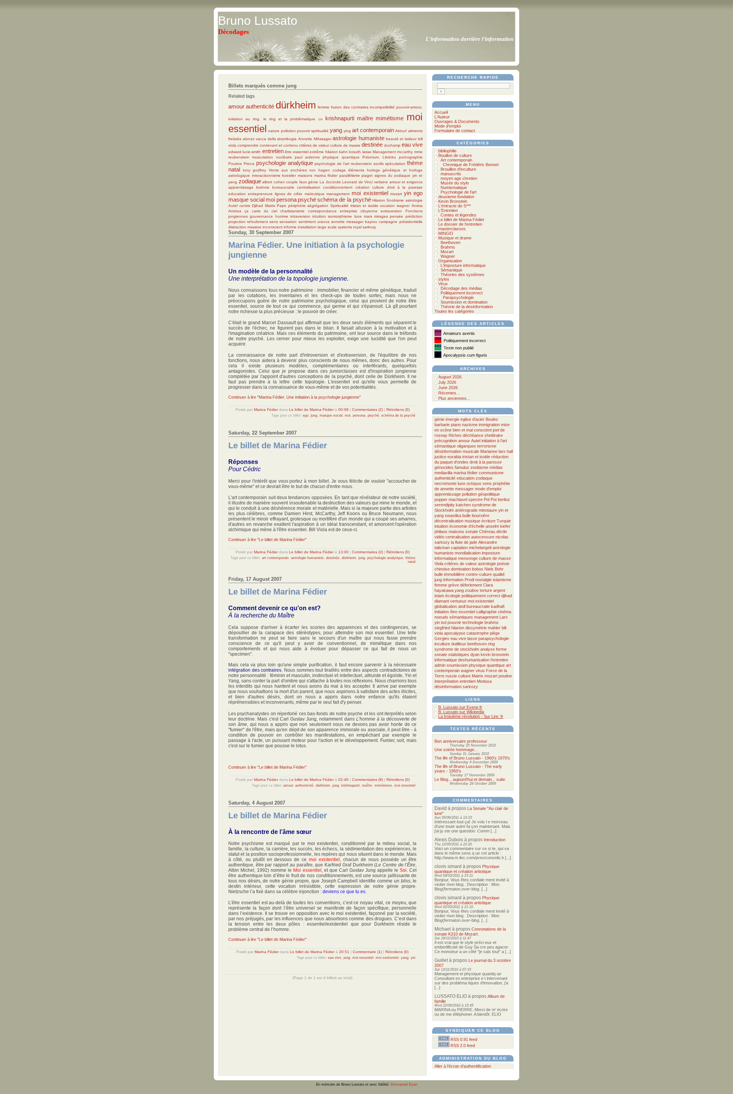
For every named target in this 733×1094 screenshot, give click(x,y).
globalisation (445, 606)
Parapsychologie (458, 297)
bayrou (371, 222)
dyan (475, 654)
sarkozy (369, 227)
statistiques (458, 654)
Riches (455, 435)
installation (307, 227)
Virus (443, 283)
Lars (503, 617)
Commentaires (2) (367, 409)
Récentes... (449, 393)
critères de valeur (314, 145)
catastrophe (478, 633)
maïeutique (315, 194)
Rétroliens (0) (398, 409)
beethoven (477, 644)
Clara (488, 585)
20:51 (344, 952)
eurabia (454, 456)
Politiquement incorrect (462, 293)
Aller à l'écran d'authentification (462, 1066)
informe (290, 227)
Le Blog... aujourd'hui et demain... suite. (470, 779)
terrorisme (486, 446)
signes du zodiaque (392, 175)
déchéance (473, 435)
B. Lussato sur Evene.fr (460, 707)
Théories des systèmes (462, 274)
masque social (246, 199)
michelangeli (480, 547)
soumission (457, 665)
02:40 (343, 779)
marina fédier (326, 175)
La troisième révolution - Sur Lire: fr (470, 716)
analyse (487, 649)
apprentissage (240, 187)
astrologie (414, 200)
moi (270, 199)
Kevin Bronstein (452, 201)
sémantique (445, 446)
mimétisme (390, 118)
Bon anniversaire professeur (460, 741)
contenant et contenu (279, 145)
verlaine (381, 182)
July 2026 (447, 382)
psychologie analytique (284, 163)
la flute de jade (464, 542)
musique (472, 521)
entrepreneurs (260, 194)
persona (286, 199)
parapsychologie (493, 638)
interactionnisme (266, 175)
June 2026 (448, 387)
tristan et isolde (364, 206)
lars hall (506, 451)
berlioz (504, 499)
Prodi (469, 579)
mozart (396, 194)
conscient (483, 430)
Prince (249, 164)
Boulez (492, 419)
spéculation (395, 164)
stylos (443, 279)
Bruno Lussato (257, 20)
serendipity (444, 505)
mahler (494, 627)
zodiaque (250, 181)
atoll (461, 606)
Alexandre (487, 542)
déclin (501, 531)
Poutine (235, 164)
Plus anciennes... (454, 398)
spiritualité (320, 131)
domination (461, 569)
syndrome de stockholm (456, 649)
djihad (506, 595)
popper (440, 499)
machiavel (458, 499)
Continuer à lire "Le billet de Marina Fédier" (267, 539)
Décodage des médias (461, 288)
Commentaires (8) (367, 779)
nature (273, 131)
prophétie (501, 483)
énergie (452, 419)
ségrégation (317, 206)
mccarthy (405, 152)
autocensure (482, 537)
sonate (471, 531)
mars (368, 216)
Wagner (448, 256)
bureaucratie (283, 187)
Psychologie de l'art (458, 192)
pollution (288, 131)
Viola (438, 563)
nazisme (470, 424)
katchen (463, 505)
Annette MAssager (314, 139)
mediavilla (443, 472)
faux (303, 182)
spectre (475, 499)
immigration (489, 424)
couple (292, 182)
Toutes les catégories (454, 311)
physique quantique (341, 157)
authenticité (260, 106)
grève (453, 585)
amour (236, 106)
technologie (472, 622)
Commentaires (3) (367, 552)
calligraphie (486, 611)
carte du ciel (265, 211)
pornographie (411, 157)
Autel (232, 206)
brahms (262, 187)
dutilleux (458, 644)
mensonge (468, 558)
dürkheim (296, 105)
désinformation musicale (456, 451)
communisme (491, 472)
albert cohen (273, 182)
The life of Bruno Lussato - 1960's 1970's (472, 758)
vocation (387, 206)
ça (246, 211)
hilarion (331, 152)
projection (236, 222)
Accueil (441, 112)
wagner (403, 206)
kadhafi (497, 606)
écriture (488, 521)
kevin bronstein (495, 654)
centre (244, 206)
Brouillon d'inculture (458, 169)
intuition (319, 216)
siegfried (442, 627)
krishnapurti (339, 118)
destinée (372, 144)
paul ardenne (307, 157)
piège (495, 633)
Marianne (488, 451)
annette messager (347, 222)
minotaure (488, 510)
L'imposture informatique (463, 265)
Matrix (270, 206)
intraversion (300, 216)
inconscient (273, 227)
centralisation (308, 187)
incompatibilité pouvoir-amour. (396, 107)
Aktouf (401, 131)
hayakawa (444, 590)
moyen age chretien (459, 178)
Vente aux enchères (288, 170)
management (338, 194)
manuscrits (451, 173)
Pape (281, 206)
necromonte (445, 483)
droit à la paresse (405, 187)
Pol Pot (490, 499)
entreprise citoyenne (359, 211)
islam (439, 595)
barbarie (442, 424)
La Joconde (330, 182)
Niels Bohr (494, 569)
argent (499, 590)
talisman (442, 547)
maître (365, 118)
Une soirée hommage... (456, 749)
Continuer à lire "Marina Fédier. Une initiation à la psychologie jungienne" (294, 397)
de (436, 488)
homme (281, 216)
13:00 (343, 552)
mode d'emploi (488, 488)
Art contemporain (456, 160)
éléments (356, 170)
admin (440, 665)
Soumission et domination (464, 302)
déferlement (471, 585)
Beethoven (450, 242)
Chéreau (487, 531)
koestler (289, 175)
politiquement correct (481, 595)
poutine (505, 676)
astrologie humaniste (358, 138)
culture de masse (345, 145)
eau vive (412, 144)
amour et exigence (406, 182)
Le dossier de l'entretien (460, 224)
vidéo (439, 537)
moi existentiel (370, 193)
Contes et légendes (458, 215)
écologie (452, 595)
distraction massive (245, 227)
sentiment (307, 222)
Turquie (504, 521)
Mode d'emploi (447, 126)
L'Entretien (448, 210)
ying (347, 131)
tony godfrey (254, 170)
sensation (288, 222)
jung (314, 415)
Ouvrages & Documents (457, 121)
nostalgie (483, 579)
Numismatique (454, 187)
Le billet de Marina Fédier (311, 409)
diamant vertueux (450, 601)
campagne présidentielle (400, 222)
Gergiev (441, 638)
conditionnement (337, 187)
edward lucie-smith (244, 152)
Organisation (450, 261)
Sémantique (451, 270)
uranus (323, 222)
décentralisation (448, 521)
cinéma (504, 611)
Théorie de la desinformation (467, 306)
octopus (474, 483)
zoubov (472, 590)
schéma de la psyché (344, 199)
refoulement (257, 222)
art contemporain (373, 130)
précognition (445, 440)
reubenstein (361, 164)
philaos (440, 531)
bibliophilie (447, 151)
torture (486, 590)
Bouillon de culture (455, 155)
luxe (461, 483)
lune (358, 216)
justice (440, 456)
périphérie (297, 206)
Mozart (447, 251)
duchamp (392, 145)
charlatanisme (292, 211)
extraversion (391, 211)
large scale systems (335, 227)
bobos (477, 569)
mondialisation (468, 553)
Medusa (484, 681)
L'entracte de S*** (454, 206)
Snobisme (395, 200)
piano (456, 424)
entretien (273, 151)
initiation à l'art (494, 440)
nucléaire (284, 157)
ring (491, 644)
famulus (462, 467)
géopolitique (489, 494)
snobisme (479, 467)
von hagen (319, 170)
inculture (442, 644)
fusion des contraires (349, 107)
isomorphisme (340, 216)
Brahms (448, 247)
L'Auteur (442, 117)
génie (313, 182)
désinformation (448, 686)
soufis (378, 164)
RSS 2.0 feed (462, 1045)
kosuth (355, 152)
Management (384, 152)
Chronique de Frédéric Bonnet (471, 164)
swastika (453, 515)
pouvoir (303, 131)
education (237, 194)
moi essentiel (404, 785)
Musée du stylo (455, 183)
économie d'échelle (466, 526)
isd (443, 622)
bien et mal (463, 430)
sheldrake (493, 435)
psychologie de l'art (332, 164)
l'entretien (499, 660)
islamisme (502, 579)
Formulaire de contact (454, 130)
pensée (396, 216)
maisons (305, 175)
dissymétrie (476, 627)
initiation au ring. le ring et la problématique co (275, 119)
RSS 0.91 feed (463, 1039)
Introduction (494, 839)
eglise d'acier (472, 419)
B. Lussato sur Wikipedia (461, 711)
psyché (307, 199)
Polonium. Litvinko (379, 157)
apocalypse (454, 633)
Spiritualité (339, 206)
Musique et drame (454, 238)
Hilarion (378, 200)
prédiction (414, 216)
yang (336, 130)
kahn (343, 152)
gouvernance (261, 216)
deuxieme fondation (456, 196)
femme (323, 107)
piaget (367, 175)
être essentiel (296, 152)
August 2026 (450, 377)
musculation (262, 157)
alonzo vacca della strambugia (270, 139)
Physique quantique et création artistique (466, 869)
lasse (366, 152)
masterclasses (452, 228)
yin (407, 193)
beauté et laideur (401, 139)
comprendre (247, 145)
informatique (445, 660)
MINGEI (445, 233)
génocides (444, 467)
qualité (499, 574)
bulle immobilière (449, 574)
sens (274, 222)
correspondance (322, 211)
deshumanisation (473, 660)
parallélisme (349, 175)
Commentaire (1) (367, 952)
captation (459, 547)
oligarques (466, 446)
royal (357, 227)
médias (496, 467)
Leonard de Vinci (357, 182)
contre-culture (479, 574)
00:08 (343, 409)
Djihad (257, 206)
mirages (381, 216)
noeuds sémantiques (453, 617)
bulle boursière (475, 515)
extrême (317, 152)
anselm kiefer (498, 526)
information (453, 579)
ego (418, 193)
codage (339, 170)
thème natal (410, 560)
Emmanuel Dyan (404, 1084)
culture (378, 187)
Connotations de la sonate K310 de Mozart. (470, 931)
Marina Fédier (266, 409)
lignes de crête (289, 194)
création (362, 187)
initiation (441, 611)
